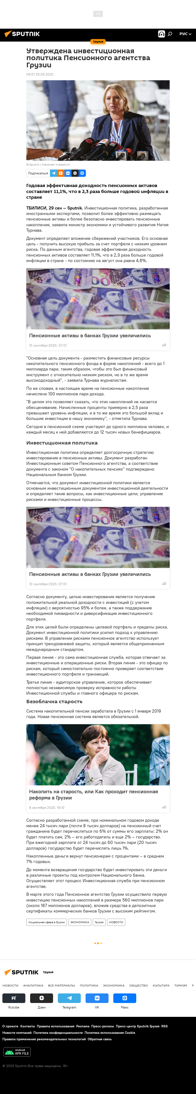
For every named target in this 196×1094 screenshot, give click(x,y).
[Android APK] (17, 1052)
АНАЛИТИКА (33, 985)
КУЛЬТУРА (161, 985)
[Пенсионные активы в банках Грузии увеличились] (98, 298)
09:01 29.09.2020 (40, 74)
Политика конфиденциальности (58, 1032)
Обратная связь (100, 1039)
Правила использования (55, 1026)
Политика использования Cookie (110, 1032)
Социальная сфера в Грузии (46, 922)
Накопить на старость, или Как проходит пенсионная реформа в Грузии (93, 794)
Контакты (27, 1026)
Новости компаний (17, 1032)
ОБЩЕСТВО (138, 985)
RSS (164, 1026)
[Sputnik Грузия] (23, 38)
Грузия (99, 922)
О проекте (10, 1026)
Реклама (82, 1026)
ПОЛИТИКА (89, 985)
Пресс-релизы (102, 1026)
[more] (164, 345)
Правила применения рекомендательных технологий (44, 1039)
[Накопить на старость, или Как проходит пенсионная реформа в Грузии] (98, 754)
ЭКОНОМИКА (80, 922)
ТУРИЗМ (180, 985)
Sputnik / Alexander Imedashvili (49, 164)
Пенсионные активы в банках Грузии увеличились (90, 335)
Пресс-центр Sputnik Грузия (137, 1026)
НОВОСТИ (116, 922)
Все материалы (61, 985)
